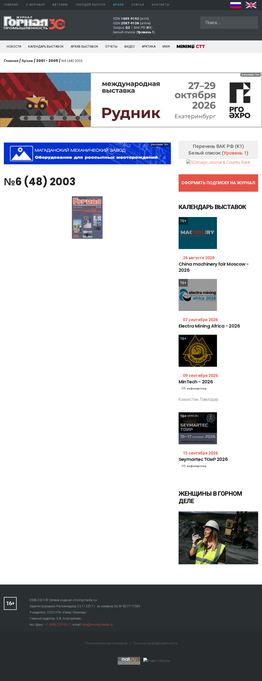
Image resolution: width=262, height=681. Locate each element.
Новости (14, 46)
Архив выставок (84, 46)
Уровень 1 (235, 153)
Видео (129, 46)
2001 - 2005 (47, 60)
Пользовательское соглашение (106, 643)
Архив (27, 60)
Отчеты (111, 46)
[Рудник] (131, 99)
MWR (166, 46)
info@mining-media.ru (97, 624)
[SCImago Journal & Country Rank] (218, 162)
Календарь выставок (46, 46)
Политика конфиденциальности (155, 643)
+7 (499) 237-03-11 (58, 624)
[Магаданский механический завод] (87, 153)
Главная (11, 60)
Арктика (149, 46)
